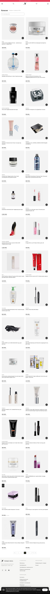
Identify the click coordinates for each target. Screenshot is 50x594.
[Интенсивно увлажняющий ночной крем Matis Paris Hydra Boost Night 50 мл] (13, 362)
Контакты (22, 577)
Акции (36, 565)
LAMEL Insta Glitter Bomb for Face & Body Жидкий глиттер (13, 543)
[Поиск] (13, 3)
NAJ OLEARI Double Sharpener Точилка (10, 509)
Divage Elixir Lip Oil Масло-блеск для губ (35, 242)
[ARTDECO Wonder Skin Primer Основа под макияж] (13, 128)
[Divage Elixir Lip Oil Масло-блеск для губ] (37, 228)
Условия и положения (25, 582)
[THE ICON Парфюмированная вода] (13, 95)
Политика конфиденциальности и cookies (25, 586)
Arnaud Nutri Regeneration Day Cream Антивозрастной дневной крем (10, 177)
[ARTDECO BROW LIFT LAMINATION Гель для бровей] (13, 395)
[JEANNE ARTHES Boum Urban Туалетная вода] (13, 62)
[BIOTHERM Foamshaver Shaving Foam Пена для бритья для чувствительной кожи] (37, 162)
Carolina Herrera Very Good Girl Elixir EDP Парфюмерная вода (11, 243)
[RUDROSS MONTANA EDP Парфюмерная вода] (13, 195)
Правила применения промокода (25, 570)
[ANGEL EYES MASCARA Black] (37, 295)
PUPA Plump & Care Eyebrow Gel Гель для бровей (37, 509)
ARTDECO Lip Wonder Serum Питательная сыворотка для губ (35, 210)
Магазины (22, 563)
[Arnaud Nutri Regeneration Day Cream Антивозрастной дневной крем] (13, 162)
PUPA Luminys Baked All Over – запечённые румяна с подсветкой (12, 43)
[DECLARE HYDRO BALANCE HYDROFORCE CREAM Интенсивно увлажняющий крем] (13, 461)
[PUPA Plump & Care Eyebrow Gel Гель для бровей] (37, 495)
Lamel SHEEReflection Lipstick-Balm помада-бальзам (35, 477)
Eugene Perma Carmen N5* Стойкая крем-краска (37, 276)
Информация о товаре (40, 563)
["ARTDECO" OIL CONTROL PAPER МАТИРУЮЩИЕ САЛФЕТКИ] (37, 128)
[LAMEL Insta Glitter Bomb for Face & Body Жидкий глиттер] (13, 528)
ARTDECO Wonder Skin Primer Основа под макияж (11, 143)
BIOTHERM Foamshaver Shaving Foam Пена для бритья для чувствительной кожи (36, 177)
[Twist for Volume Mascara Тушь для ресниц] (37, 528)
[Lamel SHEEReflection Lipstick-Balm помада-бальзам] (37, 461)
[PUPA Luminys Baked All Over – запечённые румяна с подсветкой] (13, 28)
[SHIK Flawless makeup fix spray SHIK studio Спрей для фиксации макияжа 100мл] (13, 262)
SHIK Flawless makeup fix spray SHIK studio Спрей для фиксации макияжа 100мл (13, 277)
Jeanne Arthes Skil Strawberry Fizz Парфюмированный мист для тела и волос (35, 77)
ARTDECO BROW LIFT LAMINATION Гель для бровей (11, 410)
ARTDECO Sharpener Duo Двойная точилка (35, 109)
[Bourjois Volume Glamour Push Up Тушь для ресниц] (37, 428)
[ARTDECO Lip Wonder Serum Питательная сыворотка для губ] (37, 195)
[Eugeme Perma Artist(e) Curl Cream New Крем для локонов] (13, 428)
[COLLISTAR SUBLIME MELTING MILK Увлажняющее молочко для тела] (13, 295)
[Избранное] (36, 3)
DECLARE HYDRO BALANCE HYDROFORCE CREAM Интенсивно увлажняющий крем (13, 477)
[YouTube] (9, 570)
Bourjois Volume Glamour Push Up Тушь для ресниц (35, 443)
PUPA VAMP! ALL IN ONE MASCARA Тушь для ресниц (12, 343)
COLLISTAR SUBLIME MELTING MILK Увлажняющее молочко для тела (13, 310)
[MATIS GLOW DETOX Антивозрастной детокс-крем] (37, 28)
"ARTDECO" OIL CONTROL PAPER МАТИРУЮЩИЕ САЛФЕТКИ (36, 143)
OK (45, 589)
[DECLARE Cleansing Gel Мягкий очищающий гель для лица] (37, 328)
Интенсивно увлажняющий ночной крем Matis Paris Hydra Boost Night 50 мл (12, 377)
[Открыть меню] (2, 3)
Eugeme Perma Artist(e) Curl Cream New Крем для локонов (12, 443)
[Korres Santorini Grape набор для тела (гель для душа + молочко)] (37, 362)
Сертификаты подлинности (26, 567)
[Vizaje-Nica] (25, 3)
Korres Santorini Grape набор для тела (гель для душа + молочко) (36, 377)
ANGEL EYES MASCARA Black (32, 309)
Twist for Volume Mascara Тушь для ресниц (35, 542)
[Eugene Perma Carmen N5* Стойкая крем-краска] (37, 262)
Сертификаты (23, 565)
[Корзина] (47, 3)
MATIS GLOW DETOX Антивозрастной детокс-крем (36, 43)
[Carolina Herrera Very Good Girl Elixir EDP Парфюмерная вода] (13, 228)
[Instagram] (5, 570)
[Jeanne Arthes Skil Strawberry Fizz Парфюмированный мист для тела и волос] (37, 62)
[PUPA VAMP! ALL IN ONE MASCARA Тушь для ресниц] (13, 328)
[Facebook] (2, 570)
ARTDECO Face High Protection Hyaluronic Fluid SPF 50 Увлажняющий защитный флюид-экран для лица (36, 410)
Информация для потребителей (24, 580)
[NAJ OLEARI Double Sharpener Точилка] (13, 495)
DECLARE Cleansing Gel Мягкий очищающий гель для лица (37, 343)
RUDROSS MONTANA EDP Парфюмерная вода (12, 209)
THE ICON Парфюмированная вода (10, 109)
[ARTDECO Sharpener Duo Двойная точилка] (37, 95)
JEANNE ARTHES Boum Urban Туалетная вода (12, 76)
